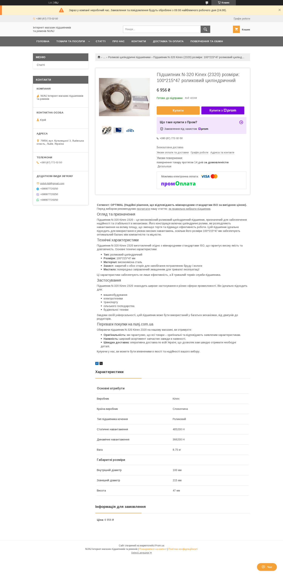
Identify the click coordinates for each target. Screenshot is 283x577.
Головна (42, 41)
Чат (269, 567)
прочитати (143, 208)
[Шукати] (205, 29)
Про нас (118, 41)
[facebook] (97, 364)
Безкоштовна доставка (170, 147)
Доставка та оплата (168, 41)
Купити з (216, 110)
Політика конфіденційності (183, 549)
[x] (101, 364)
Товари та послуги (70, 41)
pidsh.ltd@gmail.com (52, 183)
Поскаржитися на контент (153, 549)
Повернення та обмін (206, 41)
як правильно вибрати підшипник (189, 208)
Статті (100, 41)
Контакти (138, 41)
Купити (178, 110)
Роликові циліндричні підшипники (129, 57)
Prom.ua (159, 545)
